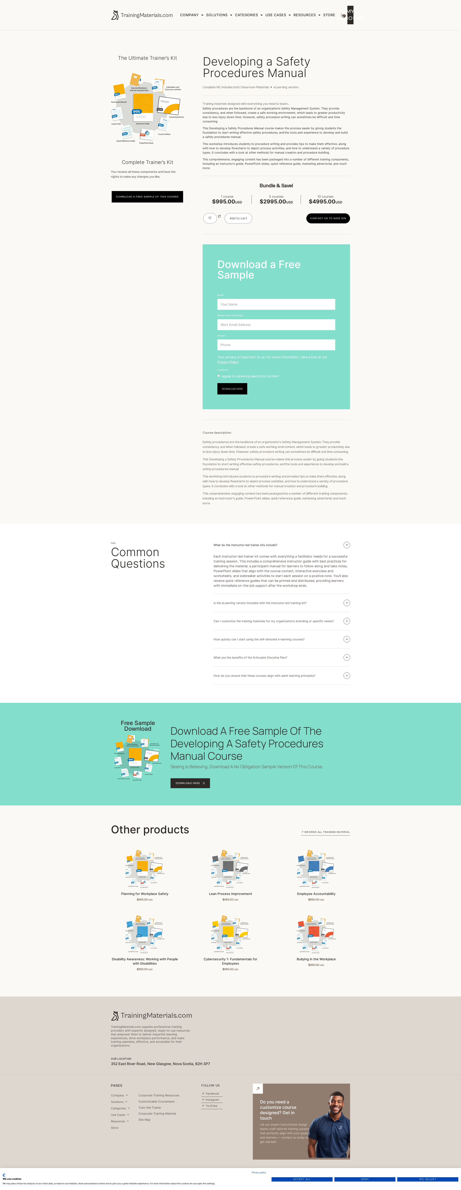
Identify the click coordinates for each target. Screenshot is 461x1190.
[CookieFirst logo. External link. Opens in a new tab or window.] (4, 1175)
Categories (246, 15)
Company (189, 15)
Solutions (217, 15)
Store (329, 15)
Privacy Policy (227, 362)
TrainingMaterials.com (147, 15)
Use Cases (275, 15)
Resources (305, 15)
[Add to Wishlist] (210, 218)
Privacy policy (259, 1172)
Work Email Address (230, 315)
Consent (223, 370)
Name (220, 295)
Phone (221, 335)
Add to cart (238, 218)
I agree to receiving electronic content (250, 376)
